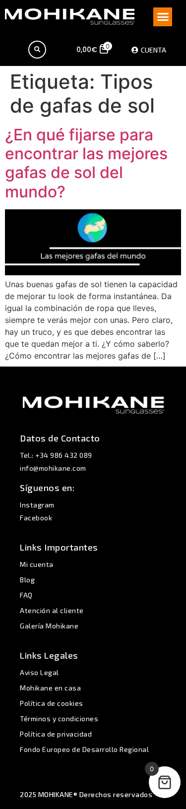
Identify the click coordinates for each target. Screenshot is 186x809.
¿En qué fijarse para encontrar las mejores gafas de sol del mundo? (86, 163)
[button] (162, 16)
